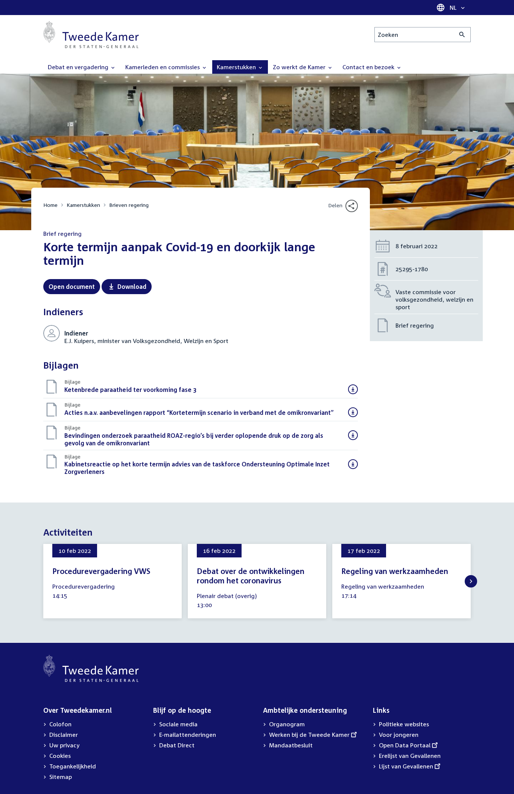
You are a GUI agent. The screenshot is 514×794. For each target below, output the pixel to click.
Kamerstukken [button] (237, 67)
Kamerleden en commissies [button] (163, 67)
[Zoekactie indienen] (462, 34)
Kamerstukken (83, 205)
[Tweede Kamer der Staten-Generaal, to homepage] (91, 34)
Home (50, 205)
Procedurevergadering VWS (101, 570)
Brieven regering (129, 205)
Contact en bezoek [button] (369, 67)
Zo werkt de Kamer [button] (300, 67)
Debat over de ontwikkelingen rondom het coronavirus (250, 575)
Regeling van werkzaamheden (394, 570)
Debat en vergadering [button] (79, 67)
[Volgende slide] (471, 581)
